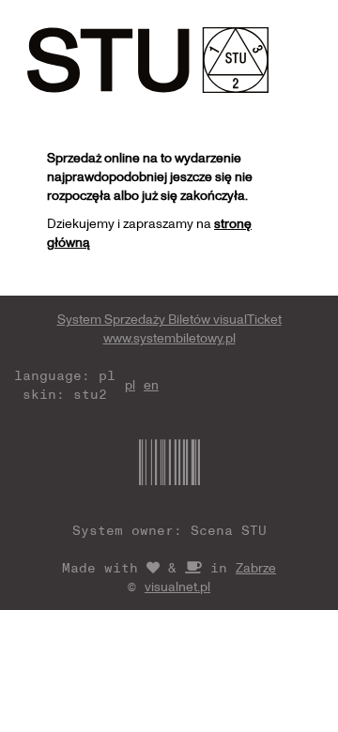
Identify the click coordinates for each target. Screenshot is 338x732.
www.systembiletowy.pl (169, 337)
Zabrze (256, 567)
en (151, 384)
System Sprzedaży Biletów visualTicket (169, 319)
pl (130, 384)
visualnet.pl (177, 586)
